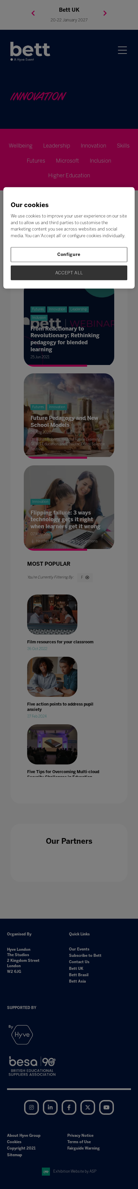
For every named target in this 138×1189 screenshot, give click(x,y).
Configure (69, 254)
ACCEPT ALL (69, 272)
